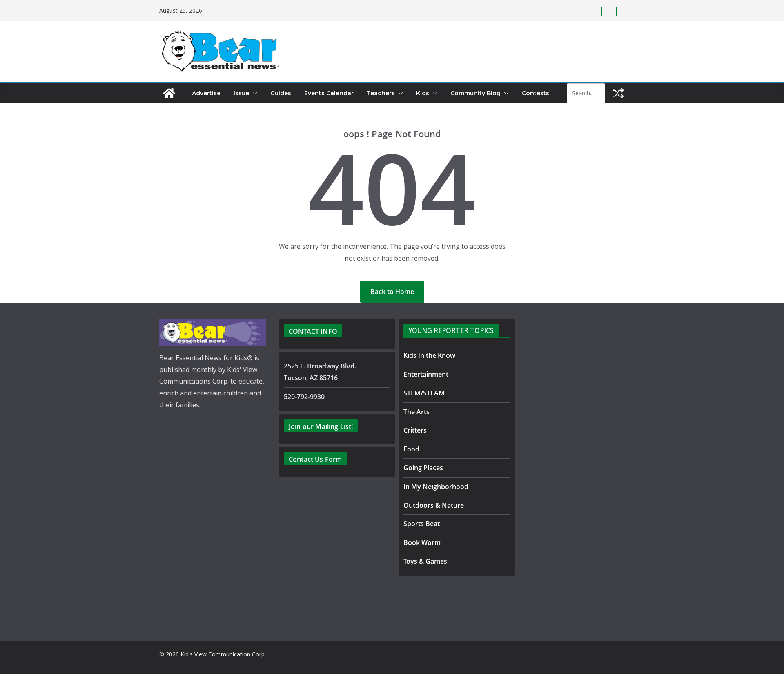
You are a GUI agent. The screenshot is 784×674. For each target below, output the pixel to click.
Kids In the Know (429, 355)
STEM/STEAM (424, 392)
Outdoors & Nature (433, 505)
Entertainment (425, 374)
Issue (241, 93)
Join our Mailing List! (321, 426)
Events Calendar (329, 93)
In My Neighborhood (435, 486)
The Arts (416, 411)
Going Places (423, 467)
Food (411, 448)
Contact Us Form (315, 459)
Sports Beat (421, 523)
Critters (415, 430)
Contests (535, 93)
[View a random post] (618, 93)
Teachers (381, 93)
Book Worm (422, 542)
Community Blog (475, 93)
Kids (422, 93)
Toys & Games (425, 561)
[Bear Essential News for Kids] (169, 93)
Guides (280, 93)
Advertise (206, 93)
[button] (253, 93)
